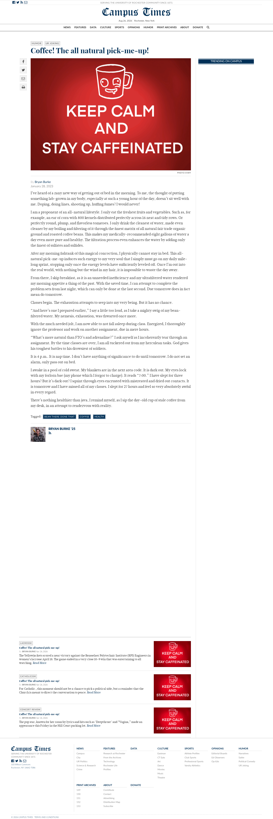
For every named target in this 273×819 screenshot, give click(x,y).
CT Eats (161, 757)
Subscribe (108, 806)
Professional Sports (194, 761)
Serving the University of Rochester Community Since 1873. (136, 3)
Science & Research (86, 765)
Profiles (107, 769)
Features (80, 27)
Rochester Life (110, 765)
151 (78, 798)
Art (158, 761)
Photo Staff (184, 173)
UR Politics (82, 761)
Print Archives (167, 27)
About (184, 27)
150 (78, 794)
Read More (39, 663)
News (67, 27)
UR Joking (52, 43)
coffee (84, 417)
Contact (107, 794)
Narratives (243, 753)
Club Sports (190, 757)
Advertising (108, 798)
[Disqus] (105, 493)
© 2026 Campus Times (22, 817)
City (78, 757)
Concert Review (30, 710)
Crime (79, 769)
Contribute (108, 790)
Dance (160, 765)
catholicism (28, 676)
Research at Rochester (114, 753)
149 (78, 790)
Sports (119, 27)
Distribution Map (111, 802)
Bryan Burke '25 (61, 428)
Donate (198, 27)
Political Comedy (247, 761)
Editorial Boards (219, 753)
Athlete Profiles (192, 753)
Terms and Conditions (46, 817)
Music (160, 773)
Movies (161, 769)
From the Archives (112, 757)
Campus (80, 753)
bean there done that (59, 417)
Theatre (161, 778)
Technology (109, 761)
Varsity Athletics (192, 765)
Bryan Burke (43, 182)
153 (78, 806)
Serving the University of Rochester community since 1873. (31, 755)
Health (99, 417)
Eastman (161, 753)
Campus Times (136, 12)
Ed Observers (218, 757)
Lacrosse (26, 643)
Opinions (134, 27)
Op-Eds (215, 761)
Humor (148, 27)
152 (78, 802)
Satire (241, 757)
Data (93, 27)
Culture (105, 27)
